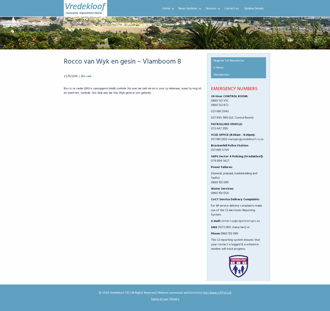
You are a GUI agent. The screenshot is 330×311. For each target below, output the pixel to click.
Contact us (231, 8)
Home (166, 8)
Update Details (254, 8)
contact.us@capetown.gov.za (240, 221)
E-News (219, 67)
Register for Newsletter (229, 60)
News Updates (187, 8)
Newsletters (222, 74)
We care (86, 76)
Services (211, 8)
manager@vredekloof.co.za (245, 139)
